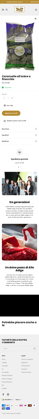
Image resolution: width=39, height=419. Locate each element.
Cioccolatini (5, 372)
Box (3, 385)
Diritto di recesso (26, 372)
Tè (2, 369)
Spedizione (24, 362)
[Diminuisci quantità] (4, 98)
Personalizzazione (7, 382)
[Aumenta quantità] (12, 98)
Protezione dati (25, 366)
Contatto (4, 388)
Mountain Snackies (7, 375)
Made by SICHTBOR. (15, 413)
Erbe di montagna (7, 379)
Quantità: (4, 94)
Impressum (24, 369)
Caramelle (5, 366)
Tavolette (4, 362)
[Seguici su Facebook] (3, 394)
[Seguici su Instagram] (8, 394)
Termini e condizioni (27, 359)
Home (3, 359)
